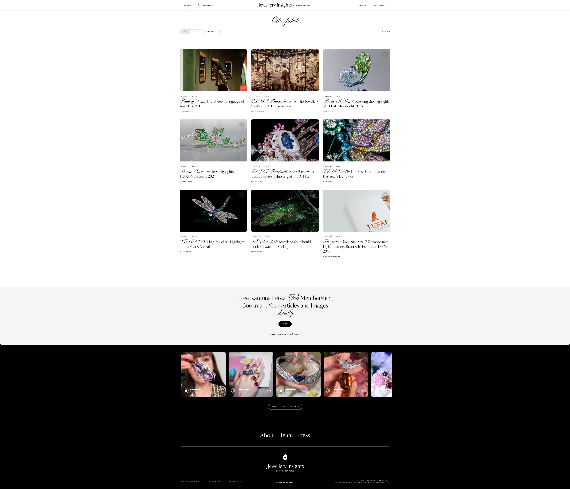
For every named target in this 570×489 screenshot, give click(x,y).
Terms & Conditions (190, 482)
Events (194, 96)
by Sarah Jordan (329, 111)
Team (286, 435)
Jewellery (184, 96)
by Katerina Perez (257, 111)
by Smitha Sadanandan (331, 256)
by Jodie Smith (256, 181)
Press (303, 435)
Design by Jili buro (285, 482)
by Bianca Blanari (186, 111)
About (267, 435)
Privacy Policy (213, 482)
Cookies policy (235, 482)
